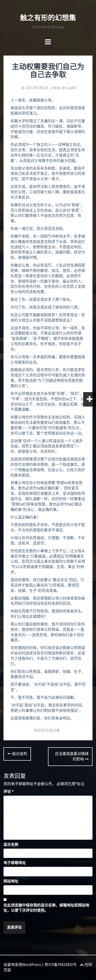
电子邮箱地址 (14, 863)
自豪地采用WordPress (22, 964)
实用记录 (52, 730)
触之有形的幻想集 (48, 17)
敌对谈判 (19, 754)
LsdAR (71, 88)
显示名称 (10, 844)
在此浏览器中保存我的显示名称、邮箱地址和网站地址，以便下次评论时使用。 (46, 908)
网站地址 (10, 881)
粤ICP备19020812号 (61, 964)
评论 (8, 791)
